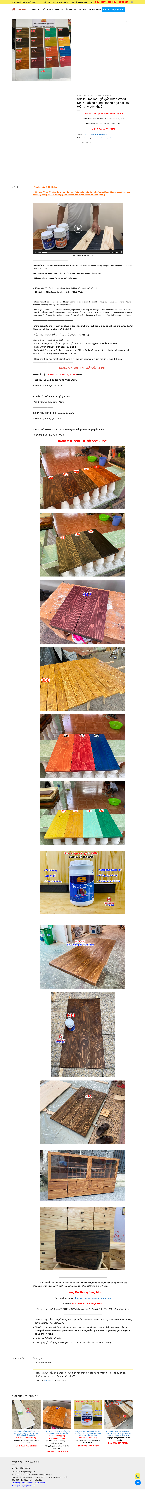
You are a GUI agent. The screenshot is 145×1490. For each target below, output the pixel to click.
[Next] (132, 1428)
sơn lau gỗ (86, 138)
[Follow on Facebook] (130, 2)
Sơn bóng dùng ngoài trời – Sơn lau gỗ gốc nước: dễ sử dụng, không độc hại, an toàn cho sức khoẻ (88, 1433)
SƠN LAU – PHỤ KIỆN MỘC (113, 10)
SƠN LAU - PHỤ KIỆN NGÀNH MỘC (100, 95)
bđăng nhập (48, 1380)
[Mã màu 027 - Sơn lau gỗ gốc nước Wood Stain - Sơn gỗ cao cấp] (57, 1414)
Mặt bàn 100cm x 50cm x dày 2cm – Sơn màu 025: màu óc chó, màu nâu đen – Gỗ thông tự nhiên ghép (119, 1433)
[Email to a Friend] (86, 142)
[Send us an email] (132, 2)
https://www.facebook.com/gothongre (92, 1298)
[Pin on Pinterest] (90, 142)
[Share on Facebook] (79, 142)
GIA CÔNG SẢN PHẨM (92, 10)
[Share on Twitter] (83, 142)
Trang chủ (35, 10)
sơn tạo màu (108, 138)
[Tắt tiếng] (117, 252)
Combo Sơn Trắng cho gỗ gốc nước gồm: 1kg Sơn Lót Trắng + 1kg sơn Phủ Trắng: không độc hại (26, 1433)
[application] (78, 228)
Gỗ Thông (47, 10)
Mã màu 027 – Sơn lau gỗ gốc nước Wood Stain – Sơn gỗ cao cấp (57, 1432)
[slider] (76, 252)
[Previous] (12, 1428)
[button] (78, 229)
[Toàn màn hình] (121, 252)
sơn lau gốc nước (97, 138)
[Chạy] (35, 252)
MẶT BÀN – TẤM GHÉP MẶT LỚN (68, 10)
